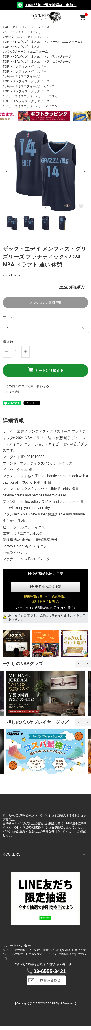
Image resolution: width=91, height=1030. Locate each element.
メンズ (50, 86)
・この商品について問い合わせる (26, 386)
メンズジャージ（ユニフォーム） (28, 51)
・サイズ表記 (12, 392)
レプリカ (51, 96)
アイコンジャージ (59, 61)
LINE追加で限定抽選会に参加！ (51, 5)
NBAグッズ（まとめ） (27, 41)
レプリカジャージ (59, 56)
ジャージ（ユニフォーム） (23, 32)
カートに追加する (49, 370)
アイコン (51, 106)
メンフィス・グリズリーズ (30, 27)
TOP (6, 27)
